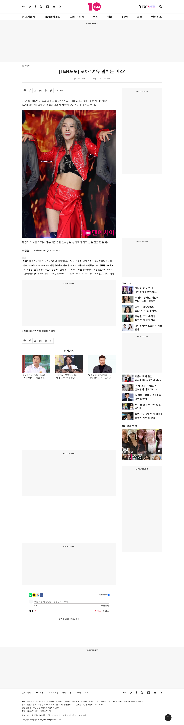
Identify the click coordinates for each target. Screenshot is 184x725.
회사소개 (25, 715)
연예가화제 (28, 16)
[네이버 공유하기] (40, 90)
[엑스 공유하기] (35, 90)
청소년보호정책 (54, 715)
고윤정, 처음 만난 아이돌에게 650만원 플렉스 (145, 292)
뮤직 (95, 16)
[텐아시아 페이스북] (35, 6)
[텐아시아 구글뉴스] (60, 6)
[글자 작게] (61, 90)
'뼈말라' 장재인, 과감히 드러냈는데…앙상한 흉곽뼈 (147, 301)
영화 (110, 16)
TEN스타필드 (52, 16)
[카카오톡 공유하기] (24, 90)
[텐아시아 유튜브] (23, 6)
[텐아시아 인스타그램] (47, 6)
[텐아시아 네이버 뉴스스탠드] (54, 6)
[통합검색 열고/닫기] (160, 7)
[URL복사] (51, 90)
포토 (139, 16)
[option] (142, 441)
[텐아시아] (94, 6)
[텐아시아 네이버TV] (30, 6)
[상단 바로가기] (168, 717)
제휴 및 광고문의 (69, 715)
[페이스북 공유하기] (30, 90)
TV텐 (125, 16)
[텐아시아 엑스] (41, 6)
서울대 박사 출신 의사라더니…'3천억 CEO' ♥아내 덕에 (148, 380)
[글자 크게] (56, 90)
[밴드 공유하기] (45, 90)
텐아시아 (35, 720)
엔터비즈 (156, 16)
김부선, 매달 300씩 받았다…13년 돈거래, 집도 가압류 (146, 310)
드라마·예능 (77, 16)
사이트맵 (82, 715)
